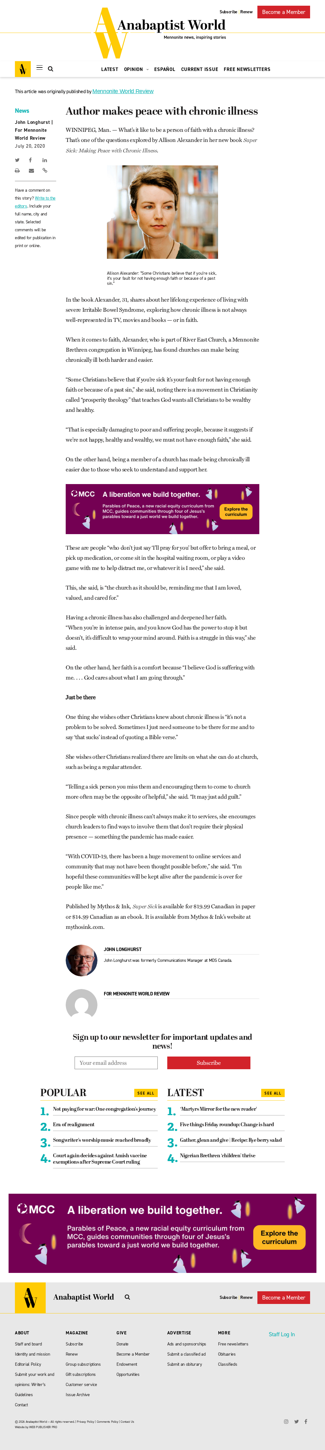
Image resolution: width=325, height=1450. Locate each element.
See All (146, 1093)
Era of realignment (74, 1125)
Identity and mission (32, 1354)
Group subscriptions (83, 1364)
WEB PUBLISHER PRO (43, 1427)
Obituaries (227, 1354)
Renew (246, 12)
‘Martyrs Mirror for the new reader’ (218, 1109)
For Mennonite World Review (136, 994)
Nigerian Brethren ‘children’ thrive (217, 1156)
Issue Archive (78, 1395)
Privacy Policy (85, 1422)
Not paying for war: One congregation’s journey (104, 1109)
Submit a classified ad (186, 1354)
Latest (109, 69)
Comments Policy (107, 1422)
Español (164, 69)
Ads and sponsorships (186, 1344)
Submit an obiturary (184, 1364)
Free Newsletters (247, 69)
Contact (21, 1405)
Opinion (134, 69)
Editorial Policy (28, 1364)
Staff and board (28, 1344)
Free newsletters (233, 1344)
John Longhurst (32, 122)
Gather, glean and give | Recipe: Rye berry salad (231, 1140)
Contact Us (127, 1422)
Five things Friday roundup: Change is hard (227, 1125)
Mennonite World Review (123, 91)
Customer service (81, 1385)
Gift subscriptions (81, 1374)
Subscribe (228, 12)
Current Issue (199, 69)
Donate (122, 1344)
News (22, 110)
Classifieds (227, 1364)
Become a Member (283, 12)
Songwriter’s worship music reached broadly (102, 1140)
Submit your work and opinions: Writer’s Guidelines (34, 1384)
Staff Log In (282, 1334)
